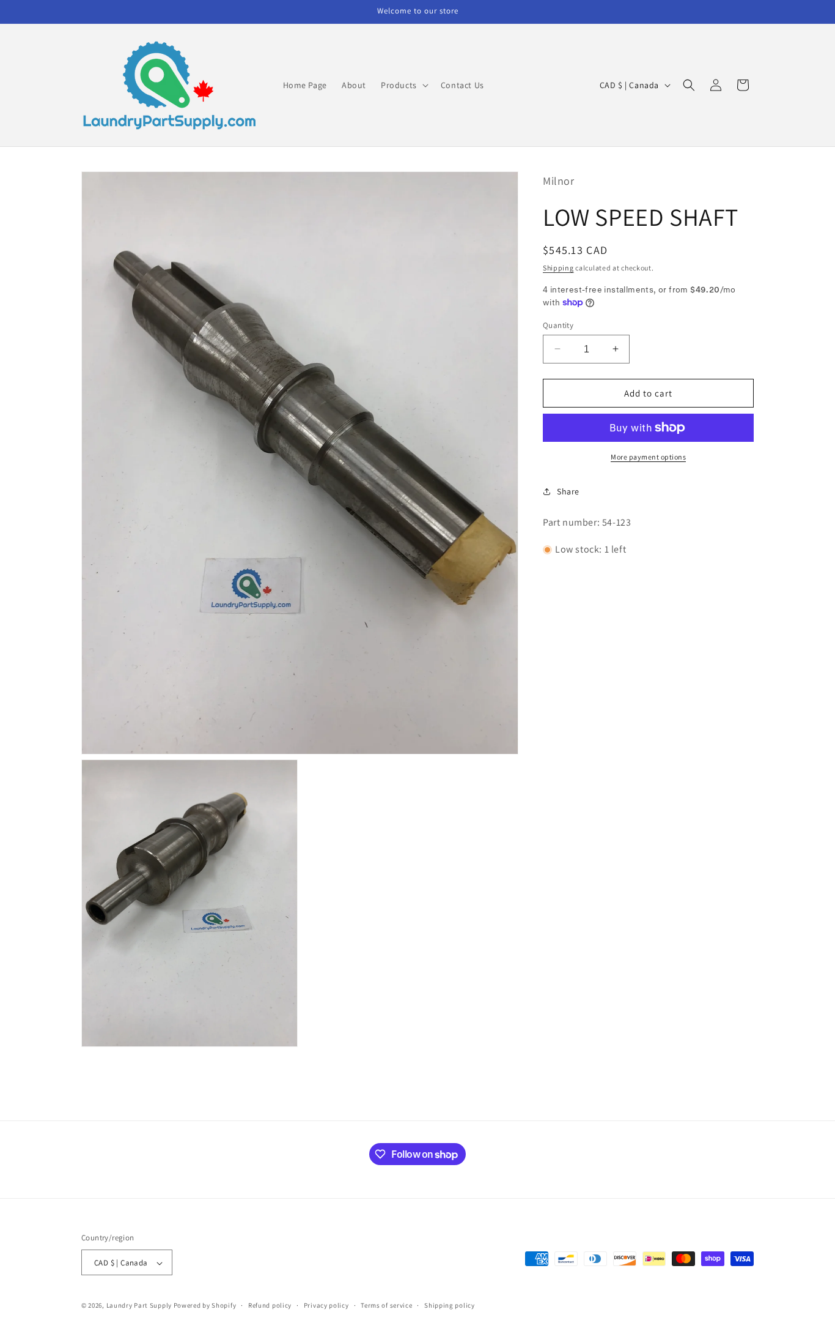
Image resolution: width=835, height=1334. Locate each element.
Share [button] (568, 490)
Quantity (558, 324)
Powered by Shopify (205, 1306)
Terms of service (386, 1306)
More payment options (648, 456)
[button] (403, 85)
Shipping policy (449, 1306)
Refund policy (270, 1306)
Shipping (558, 267)
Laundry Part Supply (140, 1306)
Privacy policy (326, 1306)
